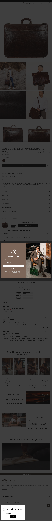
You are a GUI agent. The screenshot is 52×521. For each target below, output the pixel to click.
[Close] (23, 506)
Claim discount (13, 266)
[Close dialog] (49, 245)
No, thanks (13, 268)
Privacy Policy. (9, 513)
